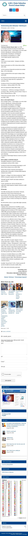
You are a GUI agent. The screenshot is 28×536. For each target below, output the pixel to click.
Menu (2, 20)
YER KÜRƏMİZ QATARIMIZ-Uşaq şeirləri (11, 293)
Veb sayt (3, 366)
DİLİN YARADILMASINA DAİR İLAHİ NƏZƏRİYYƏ (11, 311)
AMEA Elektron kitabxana (7, 472)
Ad (2, 356)
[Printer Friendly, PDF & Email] (24, 45)
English (4, 415)
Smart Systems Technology (21, 534)
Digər (13, 27)
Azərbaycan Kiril (6, 413)
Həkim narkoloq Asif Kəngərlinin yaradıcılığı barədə (19, 311)
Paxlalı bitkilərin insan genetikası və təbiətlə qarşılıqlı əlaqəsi (19, 295)
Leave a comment (6, 331)
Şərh (2, 343)
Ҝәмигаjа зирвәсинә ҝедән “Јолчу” (4, 293)
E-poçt (3, 361)
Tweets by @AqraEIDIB (7, 464)
